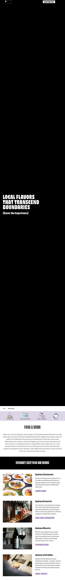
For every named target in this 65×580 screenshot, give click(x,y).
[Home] (8, 2)
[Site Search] (58, 2)
